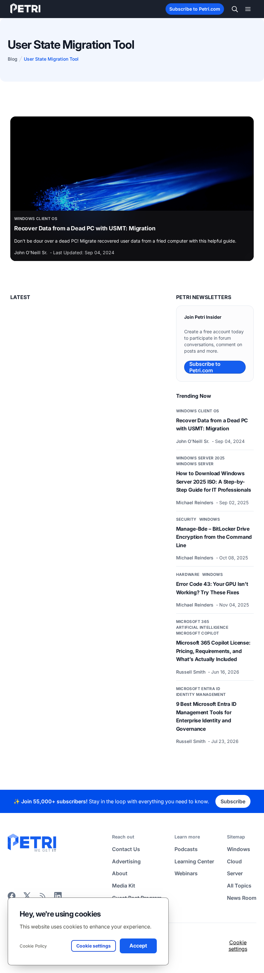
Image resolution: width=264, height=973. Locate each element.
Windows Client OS (35, 218)
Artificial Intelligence (202, 627)
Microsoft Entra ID (198, 688)
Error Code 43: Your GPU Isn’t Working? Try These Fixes (212, 588)
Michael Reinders (195, 502)
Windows (209, 519)
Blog (12, 59)
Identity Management (201, 694)
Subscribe (233, 801)
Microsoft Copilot (197, 633)
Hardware (188, 574)
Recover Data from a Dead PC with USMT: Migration (84, 228)
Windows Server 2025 (200, 458)
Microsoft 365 (192, 621)
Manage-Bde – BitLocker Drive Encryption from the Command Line (214, 537)
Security (186, 519)
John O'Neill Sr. (31, 252)
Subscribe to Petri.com (194, 9)
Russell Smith (191, 672)
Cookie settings (238, 945)
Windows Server (195, 463)
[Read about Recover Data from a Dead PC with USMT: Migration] (132, 163)
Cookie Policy (33, 945)
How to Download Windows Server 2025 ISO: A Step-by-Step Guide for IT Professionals (213, 481)
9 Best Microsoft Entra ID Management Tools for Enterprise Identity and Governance (206, 716)
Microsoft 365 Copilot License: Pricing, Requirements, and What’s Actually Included (213, 650)
